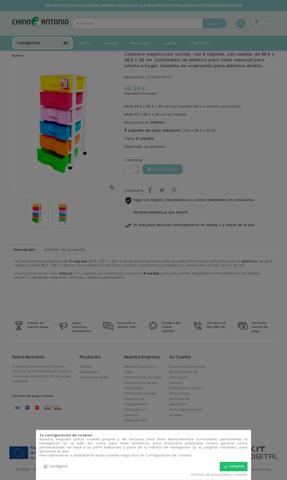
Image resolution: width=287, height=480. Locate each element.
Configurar (55, 466)
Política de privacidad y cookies (219, 475)
